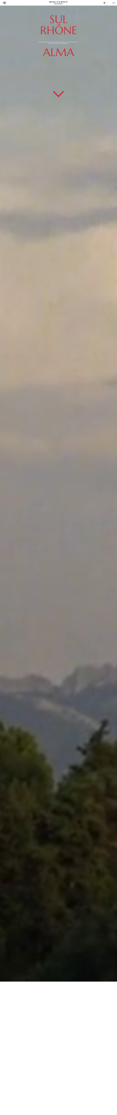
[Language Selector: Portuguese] (105, 3)
